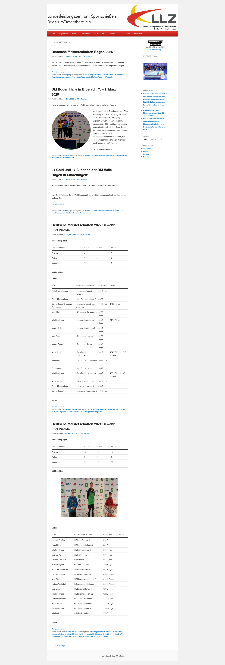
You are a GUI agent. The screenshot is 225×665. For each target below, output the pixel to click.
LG (81, 412)
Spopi (96, 636)
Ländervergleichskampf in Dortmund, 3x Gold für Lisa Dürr (154, 127)
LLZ (120, 33)
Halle (53, 157)
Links (128, 33)
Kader (74, 33)
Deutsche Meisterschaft (104, 74)
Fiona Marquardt (58, 77)
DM (115, 74)
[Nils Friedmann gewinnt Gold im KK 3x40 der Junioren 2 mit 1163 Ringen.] (89, 497)
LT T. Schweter (87, 56)
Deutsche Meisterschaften (101, 155)
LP (84, 412)
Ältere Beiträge (58, 646)
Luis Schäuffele (91, 77)
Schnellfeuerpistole (82, 636)
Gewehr (68, 409)
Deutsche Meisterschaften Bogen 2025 (82, 51)
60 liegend (96, 631)
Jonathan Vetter (70, 77)
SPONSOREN (99, 33)
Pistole (74, 409)
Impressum (138, 33)
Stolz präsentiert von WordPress (113, 656)
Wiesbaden (109, 77)
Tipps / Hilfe (85, 33)
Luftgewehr (89, 412)
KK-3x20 (68, 412)
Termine (112, 33)
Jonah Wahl (56, 213)
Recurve (101, 77)
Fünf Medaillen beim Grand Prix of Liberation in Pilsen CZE (154, 105)
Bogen (67, 74)
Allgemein (147, 148)
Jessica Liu (119, 210)
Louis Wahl (81, 77)
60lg (102, 631)
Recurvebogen (68, 157)
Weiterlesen (58, 71)
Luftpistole (98, 412)
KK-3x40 (76, 412)
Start (53, 33)
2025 (87, 74)
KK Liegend (60, 412)
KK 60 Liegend (87, 634)
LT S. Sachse (82, 99)
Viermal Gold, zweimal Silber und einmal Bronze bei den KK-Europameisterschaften (155, 96)
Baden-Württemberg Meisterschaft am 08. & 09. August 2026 (153, 113)
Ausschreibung (155, 49)
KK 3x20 (119, 409)
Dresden (120, 74)
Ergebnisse (63, 33)
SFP (91, 636)
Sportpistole (103, 636)
